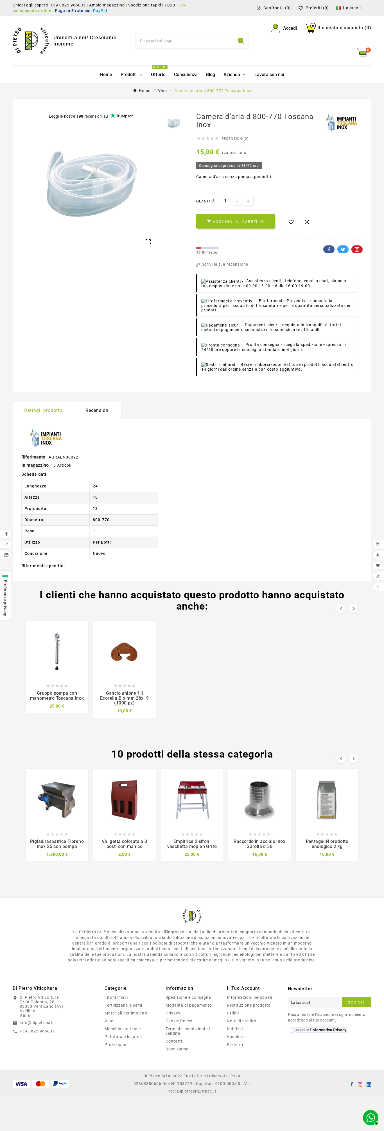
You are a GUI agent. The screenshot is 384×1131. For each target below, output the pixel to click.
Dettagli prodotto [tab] (43, 410)
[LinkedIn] (368, 1083)
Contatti (174, 1041)
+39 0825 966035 (68, 5)
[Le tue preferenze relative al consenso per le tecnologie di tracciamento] (5, 596)
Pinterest (357, 249)
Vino (109, 1021)
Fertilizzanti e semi (123, 1005)
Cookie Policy (179, 1021)
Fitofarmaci (116, 997)
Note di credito (241, 1021)
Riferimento (33, 457)
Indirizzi (235, 1029)
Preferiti (235, 1044)
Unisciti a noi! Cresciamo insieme (85, 41)
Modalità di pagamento (189, 1005)
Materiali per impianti (126, 1013)
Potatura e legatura (124, 1036)
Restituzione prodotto (249, 1005)
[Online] (370, 1117)
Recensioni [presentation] (97, 410)
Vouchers (236, 1036)
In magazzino (35, 465)
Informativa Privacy (328, 1030)
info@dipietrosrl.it (38, 1022)
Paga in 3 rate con (83, 10)
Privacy (173, 1013)
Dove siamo (177, 1049)
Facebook (329, 249)
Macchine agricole (123, 1029)
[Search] (241, 41)
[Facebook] (351, 1083)
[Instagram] (360, 1083)
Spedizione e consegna (188, 997)
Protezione (115, 1044)
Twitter (343, 249)
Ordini (233, 1013)
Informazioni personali (249, 997)
